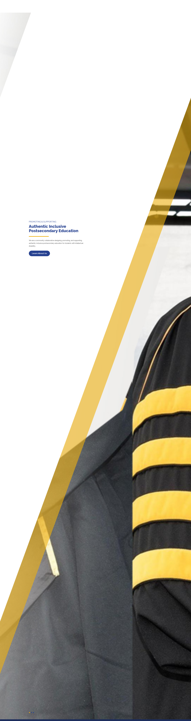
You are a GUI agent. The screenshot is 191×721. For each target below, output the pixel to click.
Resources (140, 8)
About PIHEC (73, 8)
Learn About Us (39, 253)
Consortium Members (90, 8)
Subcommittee (155, 8)
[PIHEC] (43, 8)
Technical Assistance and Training (117, 8)
